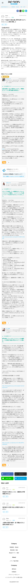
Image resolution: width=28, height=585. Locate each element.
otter (3, 149)
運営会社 (14, 569)
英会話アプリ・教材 (14, 552)
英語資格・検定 (14, 550)
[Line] (23, 11)
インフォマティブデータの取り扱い (14, 577)
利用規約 (14, 571)
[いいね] (4, 162)
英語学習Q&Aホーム (5, 6)
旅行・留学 (23, 6)
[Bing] (26, 11)
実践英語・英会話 (15, 6)
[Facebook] (18, 11)
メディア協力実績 (14, 561)
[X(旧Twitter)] (20, 11)
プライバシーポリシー (14, 574)
